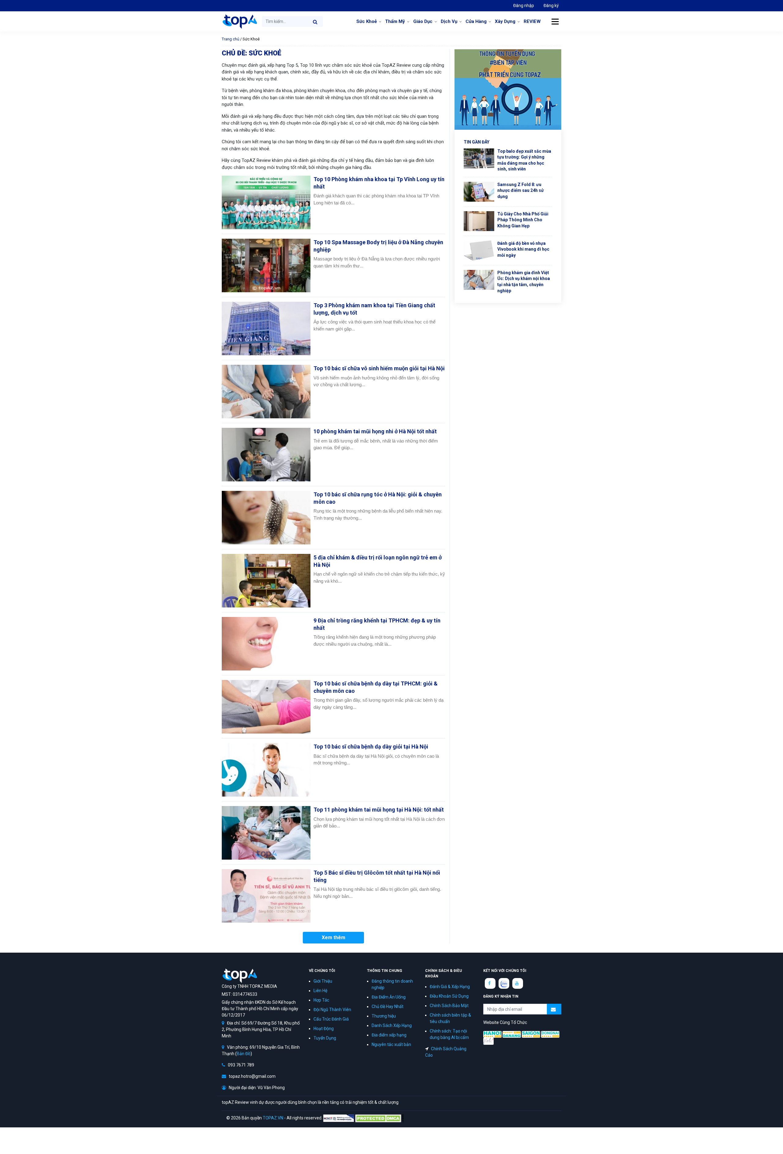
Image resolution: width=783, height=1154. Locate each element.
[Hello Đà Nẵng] (512, 1033)
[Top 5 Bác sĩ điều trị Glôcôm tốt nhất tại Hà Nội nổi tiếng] (266, 896)
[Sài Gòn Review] (531, 1033)
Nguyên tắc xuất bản (391, 1044)
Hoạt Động (324, 1028)
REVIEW (532, 21)
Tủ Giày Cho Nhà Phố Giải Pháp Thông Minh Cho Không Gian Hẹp (522, 219)
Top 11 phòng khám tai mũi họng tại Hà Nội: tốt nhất (379, 809)
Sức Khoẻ (366, 21)
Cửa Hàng (476, 21)
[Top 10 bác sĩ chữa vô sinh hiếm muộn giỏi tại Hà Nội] (266, 391)
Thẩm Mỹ (395, 21)
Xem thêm (333, 937)
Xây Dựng (505, 21)
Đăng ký (551, 5)
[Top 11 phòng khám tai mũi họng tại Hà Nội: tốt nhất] (266, 833)
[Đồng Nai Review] (550, 1033)
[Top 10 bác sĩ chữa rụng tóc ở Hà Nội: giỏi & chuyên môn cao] (266, 517)
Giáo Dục (422, 21)
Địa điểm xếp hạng (389, 1035)
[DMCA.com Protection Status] (379, 1117)
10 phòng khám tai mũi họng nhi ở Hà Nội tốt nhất (375, 431)
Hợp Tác (321, 1000)
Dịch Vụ (449, 21)
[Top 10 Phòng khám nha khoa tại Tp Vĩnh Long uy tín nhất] (266, 202)
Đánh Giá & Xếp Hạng (450, 986)
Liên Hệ (320, 990)
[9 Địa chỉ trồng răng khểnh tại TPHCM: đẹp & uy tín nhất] (266, 643)
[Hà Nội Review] (492, 1033)
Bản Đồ (243, 1053)
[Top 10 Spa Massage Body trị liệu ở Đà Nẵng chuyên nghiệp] (266, 265)
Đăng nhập (523, 5)
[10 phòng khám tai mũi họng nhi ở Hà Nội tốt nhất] (266, 454)
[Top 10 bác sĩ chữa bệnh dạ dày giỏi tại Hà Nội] (266, 770)
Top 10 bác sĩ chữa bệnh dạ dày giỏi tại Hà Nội (371, 746)
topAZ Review (239, 21)
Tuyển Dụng (325, 1038)
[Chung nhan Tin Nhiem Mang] (338, 1117)
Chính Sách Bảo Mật (449, 1005)
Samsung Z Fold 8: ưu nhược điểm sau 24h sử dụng (520, 190)
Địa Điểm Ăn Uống (389, 997)
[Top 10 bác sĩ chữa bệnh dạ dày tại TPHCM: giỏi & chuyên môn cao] (266, 707)
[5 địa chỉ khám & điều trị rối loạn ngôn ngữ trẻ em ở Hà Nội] (266, 580)
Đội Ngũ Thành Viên (332, 1009)
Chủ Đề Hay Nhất (387, 1006)
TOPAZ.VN (273, 1117)
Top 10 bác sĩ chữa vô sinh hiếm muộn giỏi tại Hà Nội (379, 368)
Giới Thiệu (323, 981)
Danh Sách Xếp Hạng (392, 1025)
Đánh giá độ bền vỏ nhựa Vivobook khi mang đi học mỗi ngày (523, 249)
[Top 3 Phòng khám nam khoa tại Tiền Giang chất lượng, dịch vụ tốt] (266, 328)
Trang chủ (230, 39)
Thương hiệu (384, 1016)
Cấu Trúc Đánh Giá (331, 1019)
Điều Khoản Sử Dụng (449, 996)
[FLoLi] (488, 1040)
